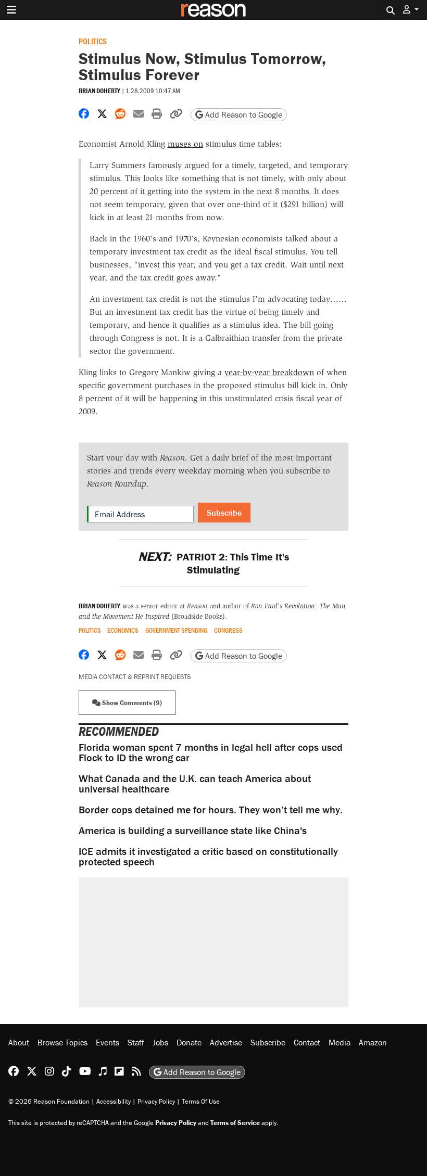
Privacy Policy (156, 1101)
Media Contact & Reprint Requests (135, 676)
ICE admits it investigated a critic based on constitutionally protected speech (208, 856)
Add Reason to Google (242, 114)
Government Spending (176, 630)
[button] (411, 9)
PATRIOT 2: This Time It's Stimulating (213, 563)
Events (107, 1042)
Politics (93, 40)
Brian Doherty (99, 90)
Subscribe (224, 512)
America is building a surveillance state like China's (193, 830)
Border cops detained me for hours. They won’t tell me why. (211, 809)
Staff (136, 1042)
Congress (228, 630)
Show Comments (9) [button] (131, 702)
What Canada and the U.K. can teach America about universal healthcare (195, 783)
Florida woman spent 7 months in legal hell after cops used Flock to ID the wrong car (211, 752)
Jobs (160, 1042)
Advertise (226, 1042)
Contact (307, 1042)
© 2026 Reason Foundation (49, 1101)
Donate (189, 1042)
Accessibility (113, 1101)
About (18, 1042)
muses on (185, 144)
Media (339, 1042)
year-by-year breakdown (269, 372)
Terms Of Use (201, 1101)
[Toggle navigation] (11, 10)
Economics (123, 630)
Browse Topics (62, 1042)
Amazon (373, 1042)
